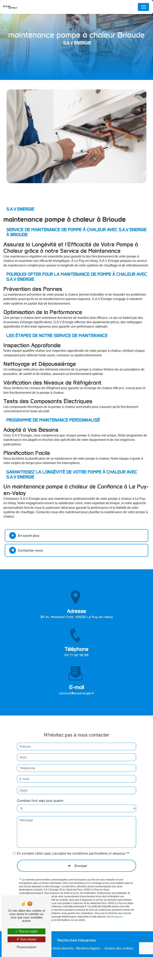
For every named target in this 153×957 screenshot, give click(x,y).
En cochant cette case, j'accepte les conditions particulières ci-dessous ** (73, 853)
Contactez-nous (30, 550)
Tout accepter (28, 931)
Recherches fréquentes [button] (76, 940)
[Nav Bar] (143, 7)
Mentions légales (88, 948)
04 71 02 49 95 (76, 655)
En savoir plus (28, 536)
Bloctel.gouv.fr (114, 916)
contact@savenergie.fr (76, 693)
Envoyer (81, 866)
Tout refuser (27, 939)
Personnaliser (26, 947)
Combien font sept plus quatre (40, 801)
